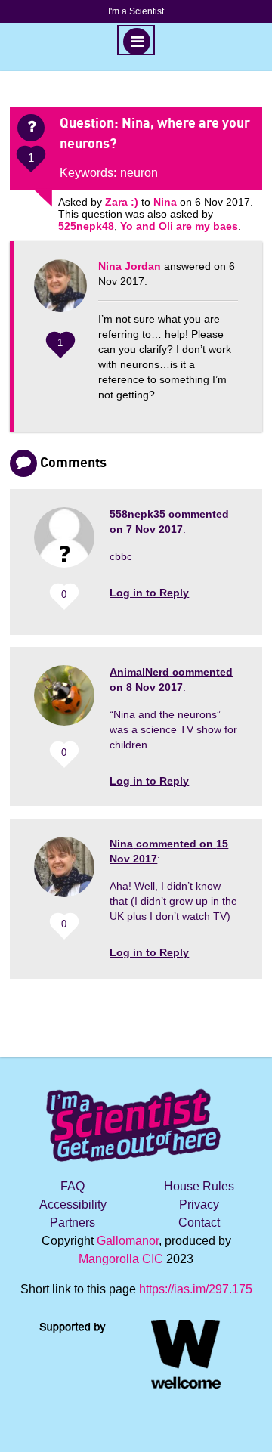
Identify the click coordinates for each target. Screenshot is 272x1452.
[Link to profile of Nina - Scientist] (60, 293)
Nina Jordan (129, 266)
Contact (199, 1222)
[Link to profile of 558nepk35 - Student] (64, 543)
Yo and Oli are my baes (179, 226)
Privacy (199, 1204)
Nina (165, 202)
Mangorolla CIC (121, 1258)
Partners (72, 1222)
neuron (139, 172)
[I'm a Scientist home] (136, 1119)
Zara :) (121, 202)
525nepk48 (86, 226)
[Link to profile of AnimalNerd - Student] (64, 701)
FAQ (72, 1186)
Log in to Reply (149, 593)
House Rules (199, 1186)
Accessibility (73, 1204)
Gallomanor (128, 1240)
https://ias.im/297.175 (195, 1289)
